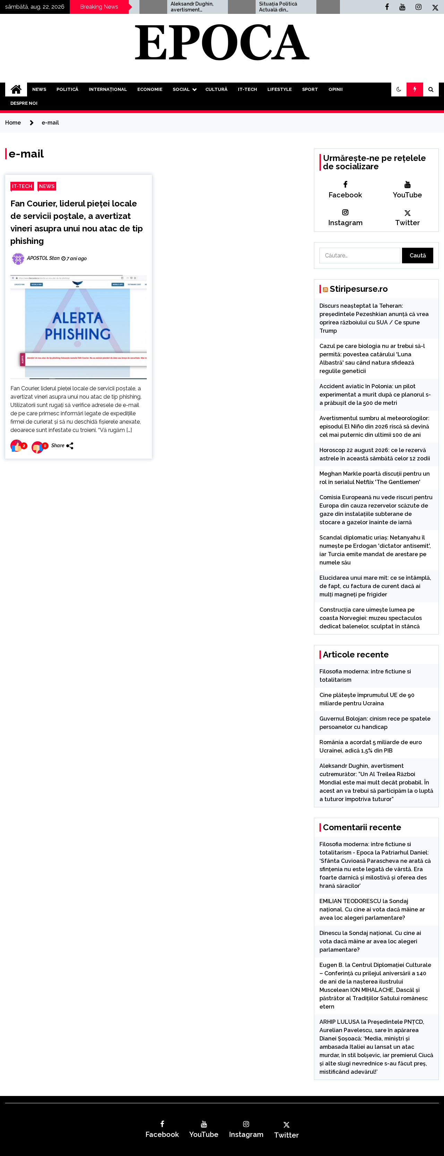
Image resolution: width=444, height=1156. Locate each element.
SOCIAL (181, 89)
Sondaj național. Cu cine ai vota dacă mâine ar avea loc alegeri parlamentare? (372, 909)
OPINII (335, 89)
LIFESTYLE (279, 89)
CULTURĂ (216, 89)
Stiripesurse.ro (359, 289)
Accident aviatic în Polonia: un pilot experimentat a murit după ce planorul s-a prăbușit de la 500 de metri (375, 394)
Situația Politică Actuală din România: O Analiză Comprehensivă (263, 7)
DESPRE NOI (23, 103)
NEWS (39, 89)
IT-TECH (247, 89)
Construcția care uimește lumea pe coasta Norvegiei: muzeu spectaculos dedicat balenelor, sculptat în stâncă (370, 618)
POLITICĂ (67, 89)
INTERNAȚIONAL (108, 89)
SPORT (310, 89)
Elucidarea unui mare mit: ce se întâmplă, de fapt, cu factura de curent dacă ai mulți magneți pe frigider (375, 586)
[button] (399, 89)
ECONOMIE (149, 89)
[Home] (16, 89)
